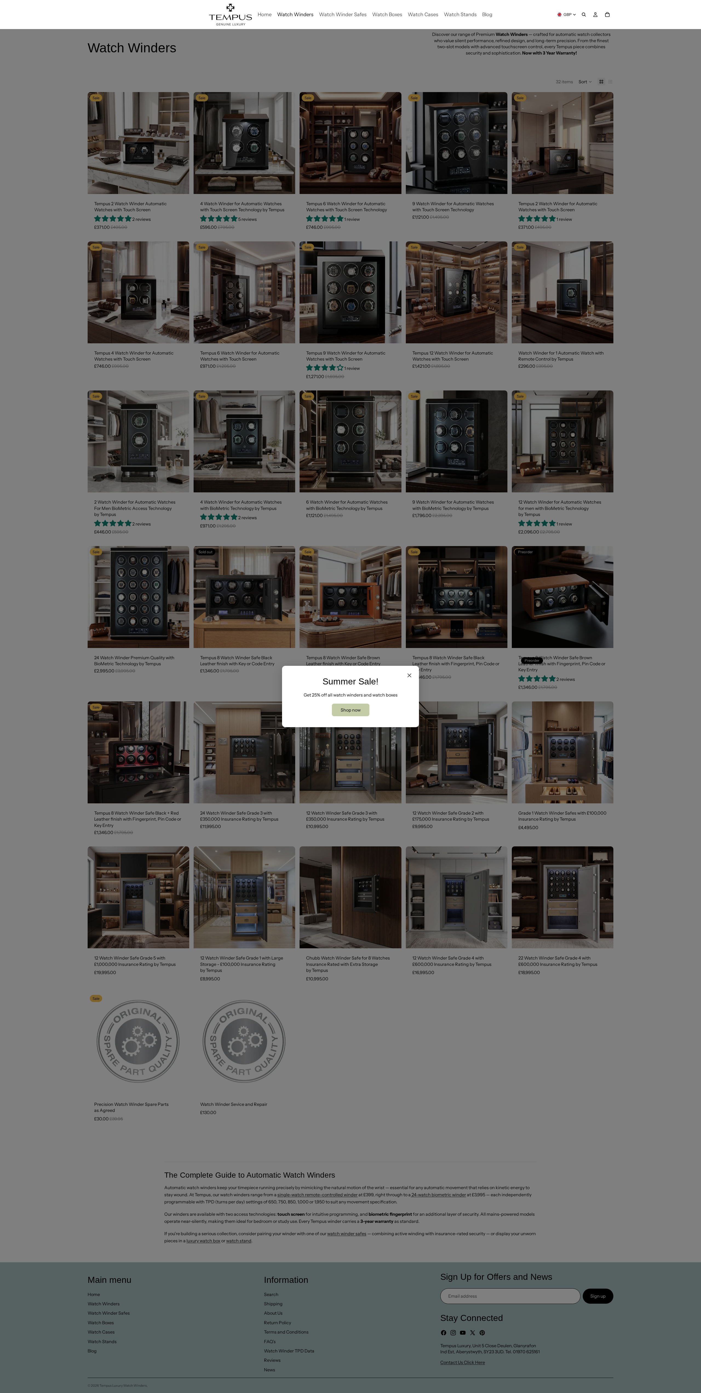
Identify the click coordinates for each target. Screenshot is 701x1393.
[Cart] (607, 14)
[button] (585, 82)
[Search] (584, 14)
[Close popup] (409, 675)
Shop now (351, 710)
